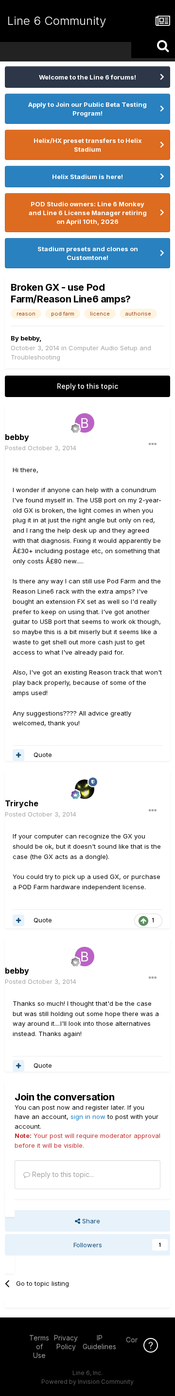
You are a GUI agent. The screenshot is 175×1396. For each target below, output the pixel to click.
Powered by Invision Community (87, 1381)
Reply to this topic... (62, 1174)
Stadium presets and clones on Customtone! (87, 253)
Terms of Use (39, 1346)
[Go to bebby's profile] (84, 423)
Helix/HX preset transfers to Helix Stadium (88, 145)
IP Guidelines (99, 1342)
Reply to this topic (87, 386)
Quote (43, 754)
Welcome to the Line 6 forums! (87, 77)
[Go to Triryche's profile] (84, 789)
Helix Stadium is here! (87, 176)
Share (90, 1221)
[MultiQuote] (18, 755)
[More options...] (152, 444)
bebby (29, 338)
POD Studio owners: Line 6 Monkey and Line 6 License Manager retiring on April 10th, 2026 (88, 212)
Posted (40, 448)
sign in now (87, 1116)
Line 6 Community (56, 21)
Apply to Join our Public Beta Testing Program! (87, 108)
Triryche (21, 803)
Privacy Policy (66, 1342)
